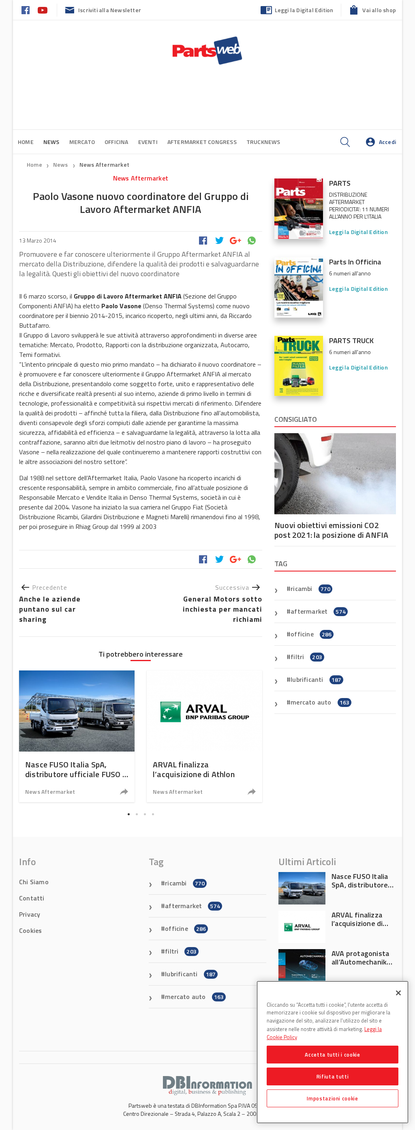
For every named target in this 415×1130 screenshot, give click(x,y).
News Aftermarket (104, 164)
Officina (116, 141)
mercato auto (320, 702)
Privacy (29, 914)
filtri (306, 657)
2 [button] (137, 814)
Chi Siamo (34, 882)
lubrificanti (316, 679)
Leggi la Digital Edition (304, 10)
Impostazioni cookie (332, 1098)
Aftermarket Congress (202, 141)
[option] (77, 736)
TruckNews (263, 141)
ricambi (310, 588)
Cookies (30, 930)
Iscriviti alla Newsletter (109, 10)
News (61, 164)
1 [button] (128, 814)
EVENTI (148, 141)
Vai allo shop (379, 10)
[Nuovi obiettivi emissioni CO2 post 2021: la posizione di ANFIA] (335, 473)
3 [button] (145, 814)
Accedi (387, 141)
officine (311, 634)
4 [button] (153, 814)
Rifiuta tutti (333, 1076)
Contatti (32, 898)
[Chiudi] (398, 993)
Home (26, 141)
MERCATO (82, 141)
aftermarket (318, 611)
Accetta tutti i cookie (332, 1055)
